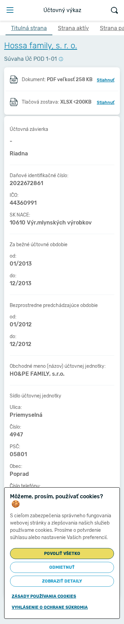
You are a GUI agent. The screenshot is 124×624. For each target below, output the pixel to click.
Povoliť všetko (62, 553)
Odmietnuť (62, 567)
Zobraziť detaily (62, 581)
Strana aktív (73, 28)
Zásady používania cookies (44, 596)
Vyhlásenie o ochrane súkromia (50, 607)
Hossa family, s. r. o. (40, 45)
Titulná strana (29, 28)
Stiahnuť (105, 80)
